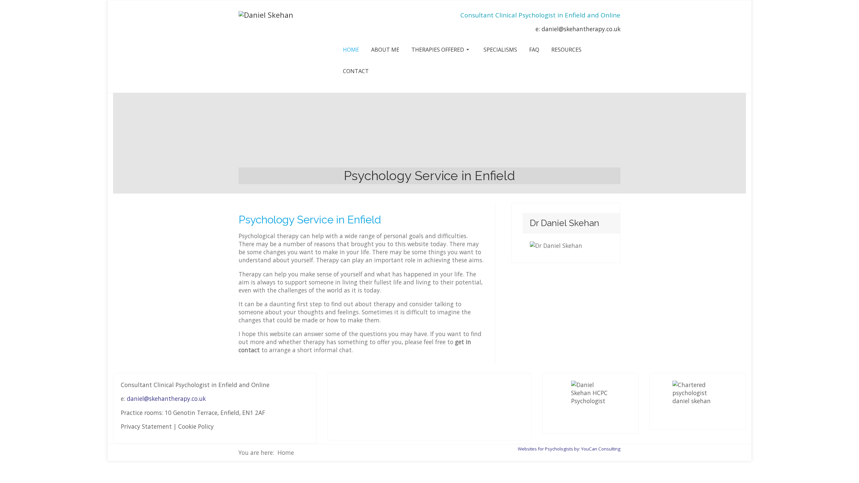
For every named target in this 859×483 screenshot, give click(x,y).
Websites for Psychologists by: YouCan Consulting (569, 449)
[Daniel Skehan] (266, 15)
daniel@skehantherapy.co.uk (581, 29)
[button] (441, 49)
